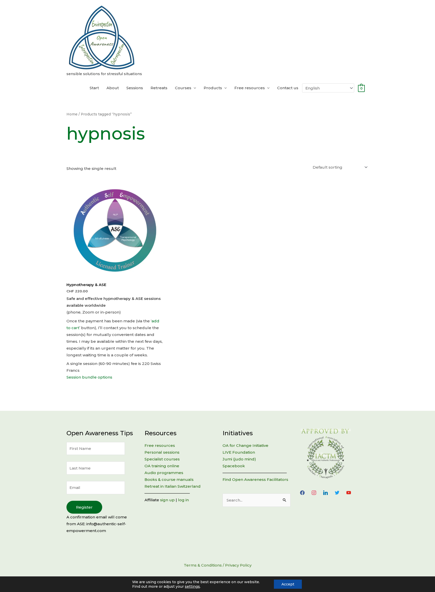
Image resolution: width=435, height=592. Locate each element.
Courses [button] (183, 87)
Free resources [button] (249, 87)
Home (72, 114)
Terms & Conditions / (204, 565)
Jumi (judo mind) (239, 459)
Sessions (134, 87)
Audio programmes (163, 472)
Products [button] (213, 87)
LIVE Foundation (239, 452)
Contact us (287, 87)
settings (192, 586)
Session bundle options (89, 377)
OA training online (161, 465)
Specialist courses (162, 459)
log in (183, 499)
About (112, 87)
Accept (287, 584)
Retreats (159, 87)
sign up (167, 499)
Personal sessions (161, 452)
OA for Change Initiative (245, 445)
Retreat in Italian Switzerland (172, 486)
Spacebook (234, 465)
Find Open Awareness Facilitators (255, 479)
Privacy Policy (238, 565)
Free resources (159, 445)
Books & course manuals (169, 479)
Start (94, 87)
